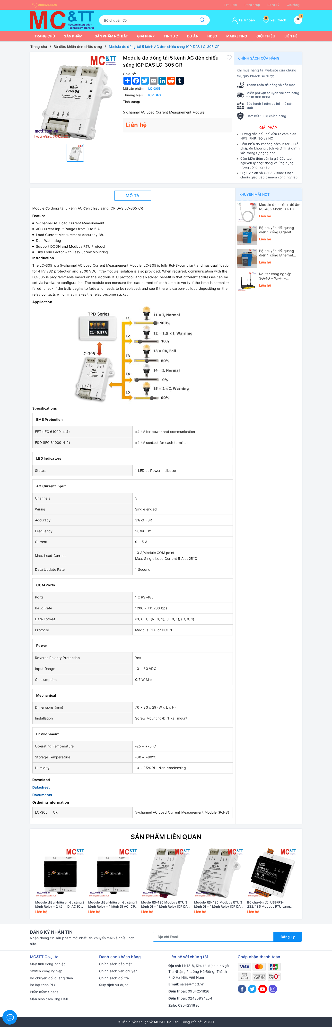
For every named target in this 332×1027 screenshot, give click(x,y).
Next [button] (311, 884)
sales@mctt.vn (192, 984)
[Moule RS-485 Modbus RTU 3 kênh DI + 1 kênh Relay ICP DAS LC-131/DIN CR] (166, 873)
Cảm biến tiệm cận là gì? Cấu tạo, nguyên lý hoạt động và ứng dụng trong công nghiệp (267, 163)
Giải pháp (146, 36)
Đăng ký (273, 5)
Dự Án (192, 36)
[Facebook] (242, 989)
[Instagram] (273, 989)
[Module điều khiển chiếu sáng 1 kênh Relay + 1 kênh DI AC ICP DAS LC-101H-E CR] (113, 873)
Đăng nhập (252, 5)
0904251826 (47, 5)
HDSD (212, 36)
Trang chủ (45, 36)
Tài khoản (246, 20)
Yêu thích (275, 20)
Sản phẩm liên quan (166, 837)
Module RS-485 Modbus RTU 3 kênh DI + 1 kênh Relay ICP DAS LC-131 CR (218, 904)
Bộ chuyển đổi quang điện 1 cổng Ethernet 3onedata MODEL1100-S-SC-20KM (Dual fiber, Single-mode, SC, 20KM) (279, 253)
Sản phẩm (73, 36)
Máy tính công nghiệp (48, 964)
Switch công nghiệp (46, 971)
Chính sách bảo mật (115, 964)
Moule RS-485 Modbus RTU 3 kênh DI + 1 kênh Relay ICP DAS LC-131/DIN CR (165, 904)
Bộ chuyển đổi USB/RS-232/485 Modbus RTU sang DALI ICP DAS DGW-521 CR (268, 904)
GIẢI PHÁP (268, 127)
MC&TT (208, 1022)
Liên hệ (291, 36)
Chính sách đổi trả (114, 978)
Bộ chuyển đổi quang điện (51, 978)
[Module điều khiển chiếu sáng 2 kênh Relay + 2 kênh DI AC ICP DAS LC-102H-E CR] (60, 873)
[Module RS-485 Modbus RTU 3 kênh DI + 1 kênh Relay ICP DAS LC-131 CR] (219, 873)
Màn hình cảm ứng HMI (49, 999)
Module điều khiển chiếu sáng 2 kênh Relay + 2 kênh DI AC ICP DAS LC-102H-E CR (60, 904)
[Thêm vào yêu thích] (229, 57)
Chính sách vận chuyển (118, 971)
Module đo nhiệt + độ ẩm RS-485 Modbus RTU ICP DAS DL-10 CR (279, 206)
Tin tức (171, 36)
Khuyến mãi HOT (254, 194)
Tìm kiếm (230, 5)
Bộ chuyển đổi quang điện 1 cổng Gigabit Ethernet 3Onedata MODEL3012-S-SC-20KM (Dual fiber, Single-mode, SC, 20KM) (279, 230)
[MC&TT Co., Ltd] (62, 20)
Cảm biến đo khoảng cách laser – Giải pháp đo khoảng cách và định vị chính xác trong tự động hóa (270, 148)
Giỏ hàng (293, 5)
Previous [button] (20, 884)
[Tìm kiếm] (202, 20)
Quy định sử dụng (114, 985)
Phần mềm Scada (44, 992)
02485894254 (200, 998)
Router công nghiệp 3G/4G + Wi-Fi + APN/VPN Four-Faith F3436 (275, 276)
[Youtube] (262, 989)
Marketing (236, 36)
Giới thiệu (265, 36)
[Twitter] (252, 989)
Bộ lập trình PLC (43, 985)
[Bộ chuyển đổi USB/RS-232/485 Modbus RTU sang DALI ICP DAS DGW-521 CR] (272, 873)
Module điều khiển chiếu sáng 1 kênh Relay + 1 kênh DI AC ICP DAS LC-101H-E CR (112, 904)
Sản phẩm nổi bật (111, 36)
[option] (75, 97)
